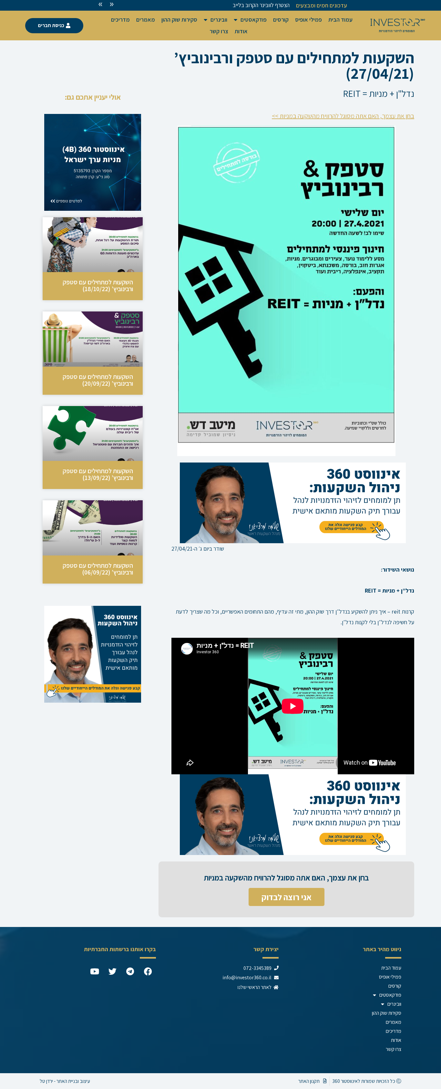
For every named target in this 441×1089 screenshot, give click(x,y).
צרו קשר (219, 31)
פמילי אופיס (308, 19)
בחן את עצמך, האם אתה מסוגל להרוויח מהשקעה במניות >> (343, 116)
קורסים (281, 19)
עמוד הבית (340, 19)
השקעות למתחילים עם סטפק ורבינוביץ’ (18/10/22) (98, 285)
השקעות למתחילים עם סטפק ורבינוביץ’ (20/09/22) (98, 380)
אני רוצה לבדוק (287, 896)
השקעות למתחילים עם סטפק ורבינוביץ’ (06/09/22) (98, 568)
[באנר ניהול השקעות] (293, 502)
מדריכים (120, 19)
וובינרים (218, 19)
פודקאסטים (254, 19)
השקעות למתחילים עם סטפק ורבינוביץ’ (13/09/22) (98, 474)
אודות (241, 31)
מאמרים (145, 19)
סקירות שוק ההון (179, 19)
